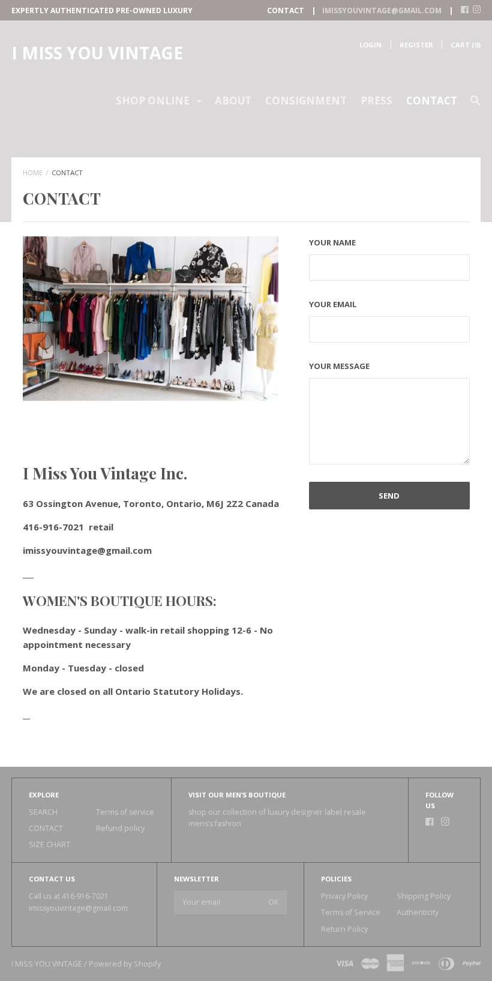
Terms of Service (350, 912)
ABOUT (233, 100)
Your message (339, 366)
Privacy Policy (344, 896)
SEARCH (43, 812)
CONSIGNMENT (306, 100)
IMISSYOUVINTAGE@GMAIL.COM (382, 10)
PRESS (376, 100)
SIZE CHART (49, 844)
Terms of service (125, 812)
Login (370, 44)
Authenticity (418, 912)
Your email (333, 304)
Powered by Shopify (125, 964)
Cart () (466, 44)
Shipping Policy (424, 896)
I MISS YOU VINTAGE (97, 52)
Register (416, 44)
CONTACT (431, 100)
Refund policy (120, 828)
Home (33, 172)
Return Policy (344, 929)
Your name (332, 242)
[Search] (475, 106)
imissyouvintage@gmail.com (78, 908)
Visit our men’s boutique (237, 794)
